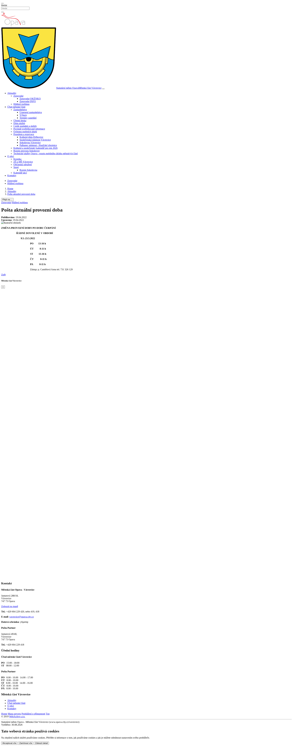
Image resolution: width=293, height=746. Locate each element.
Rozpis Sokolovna (28, 170)
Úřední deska (19, 120)
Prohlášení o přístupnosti (33, 713)
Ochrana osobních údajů (25, 131)
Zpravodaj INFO (28, 101)
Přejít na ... (7, 199)
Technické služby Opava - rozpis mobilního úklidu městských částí (45, 153)
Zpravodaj (12, 180)
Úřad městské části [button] (16, 107)
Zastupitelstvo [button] (20, 109)
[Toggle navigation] (103, 88)
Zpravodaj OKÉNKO (30, 98)
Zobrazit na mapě (9, 606)
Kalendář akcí (20, 172)
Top (48, 713)
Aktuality (11, 700)
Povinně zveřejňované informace (29, 129)
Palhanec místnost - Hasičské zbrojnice (38, 145)
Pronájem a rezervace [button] (23, 134)
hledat (4, 5)
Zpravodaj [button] (18, 96)
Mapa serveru (14, 713)
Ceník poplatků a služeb (25, 126)
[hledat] (2, 3)
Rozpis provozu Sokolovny (26, 150)
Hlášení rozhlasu (21, 104)
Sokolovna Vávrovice (30, 142)
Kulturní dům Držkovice (31, 137)
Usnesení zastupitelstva (31, 112)
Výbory (23, 115)
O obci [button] (10, 156)
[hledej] (2, 12)
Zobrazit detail (41, 743)
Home (4, 713)
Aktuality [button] (11, 93)
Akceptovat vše (9, 743)
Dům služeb (19, 123)
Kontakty (11, 175)
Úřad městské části (16, 703)
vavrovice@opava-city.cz (21, 616)
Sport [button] (16, 167)
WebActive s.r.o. (17, 716)
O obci (10, 706)
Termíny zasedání (28, 118)
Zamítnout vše (25, 743)
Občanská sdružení (22, 164)
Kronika (17, 159)
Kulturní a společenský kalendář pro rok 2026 (35, 148)
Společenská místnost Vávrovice (35, 139)
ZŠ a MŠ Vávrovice (23, 161)
